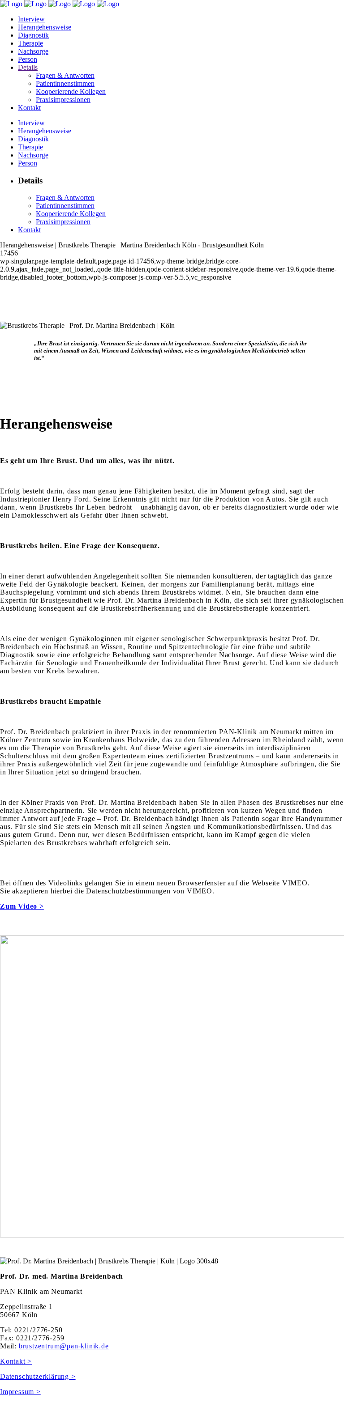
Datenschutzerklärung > (38, 1376)
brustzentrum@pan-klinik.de (64, 1346)
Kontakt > (16, 1361)
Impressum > (20, 1391)
